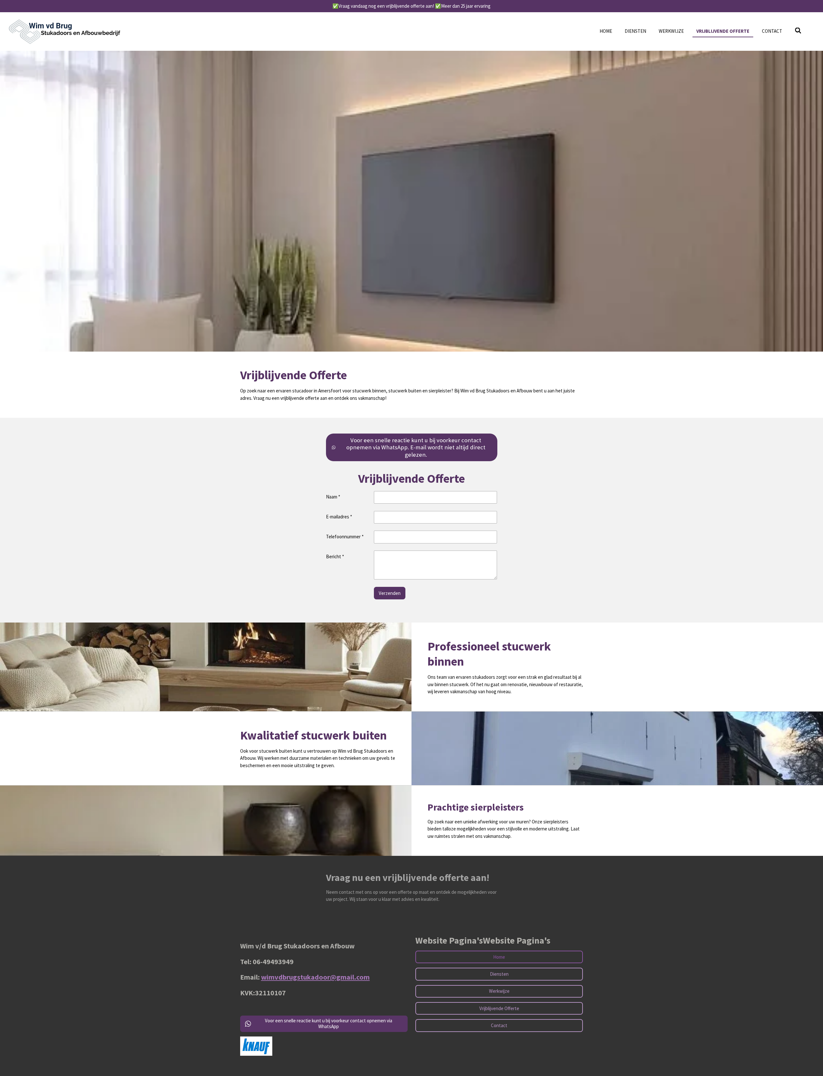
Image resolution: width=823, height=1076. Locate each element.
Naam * (333, 497)
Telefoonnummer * (345, 537)
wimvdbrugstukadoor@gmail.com (315, 977)
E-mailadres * (339, 517)
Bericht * (335, 556)
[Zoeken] (798, 30)
